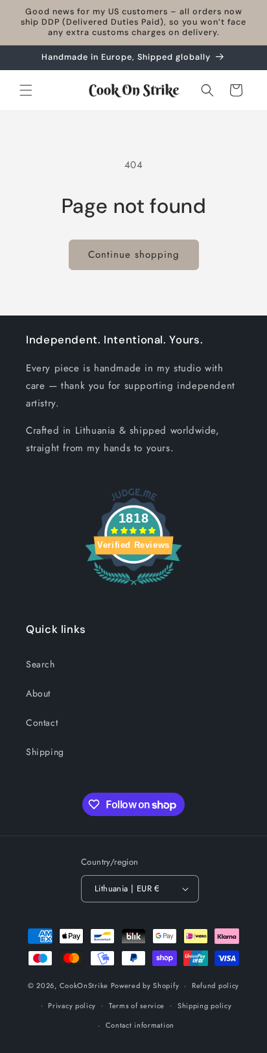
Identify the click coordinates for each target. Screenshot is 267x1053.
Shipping (45, 751)
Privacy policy (72, 1005)
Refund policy (215, 985)
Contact (42, 722)
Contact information (140, 1025)
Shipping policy (205, 1005)
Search (40, 664)
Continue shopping (134, 254)
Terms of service (137, 1005)
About (38, 693)
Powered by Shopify (145, 985)
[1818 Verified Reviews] (133, 587)
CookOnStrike (84, 985)
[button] (26, 90)
